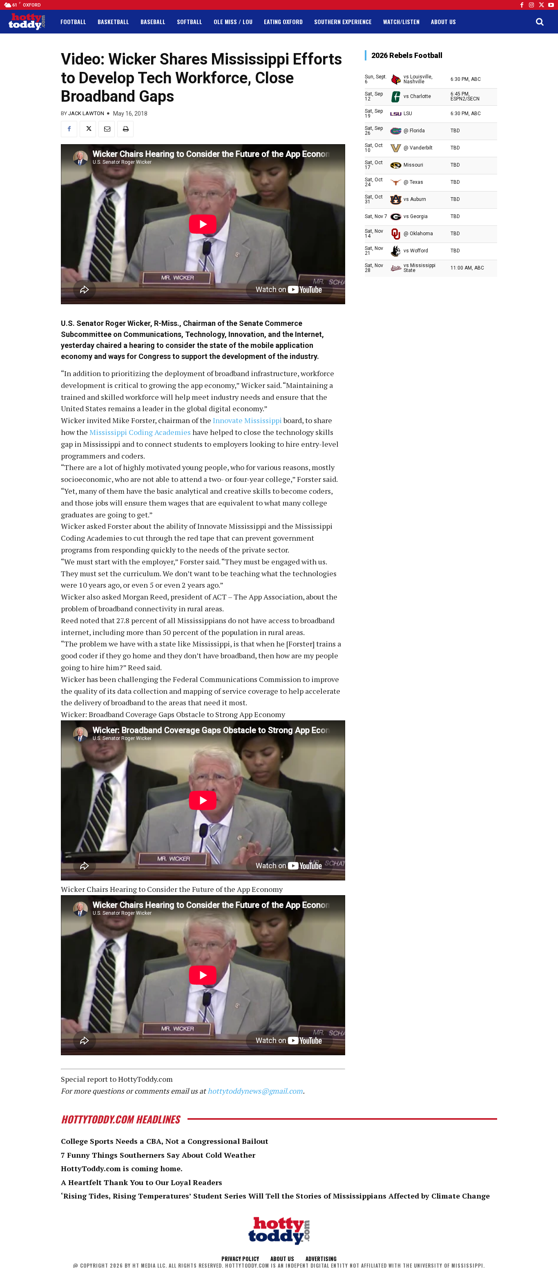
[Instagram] (531, 5)
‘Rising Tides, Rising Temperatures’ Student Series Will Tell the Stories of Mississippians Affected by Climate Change (275, 1196)
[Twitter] (541, 5)
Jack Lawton (86, 113)
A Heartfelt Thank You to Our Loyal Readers (141, 1182)
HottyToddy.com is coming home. (122, 1168)
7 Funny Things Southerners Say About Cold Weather (158, 1155)
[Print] (125, 129)
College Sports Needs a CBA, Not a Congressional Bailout (164, 1141)
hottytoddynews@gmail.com (255, 1091)
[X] (88, 129)
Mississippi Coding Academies (140, 432)
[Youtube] (551, 5)
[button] (539, 21)
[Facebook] (522, 5)
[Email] (106, 129)
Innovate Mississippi (247, 420)
